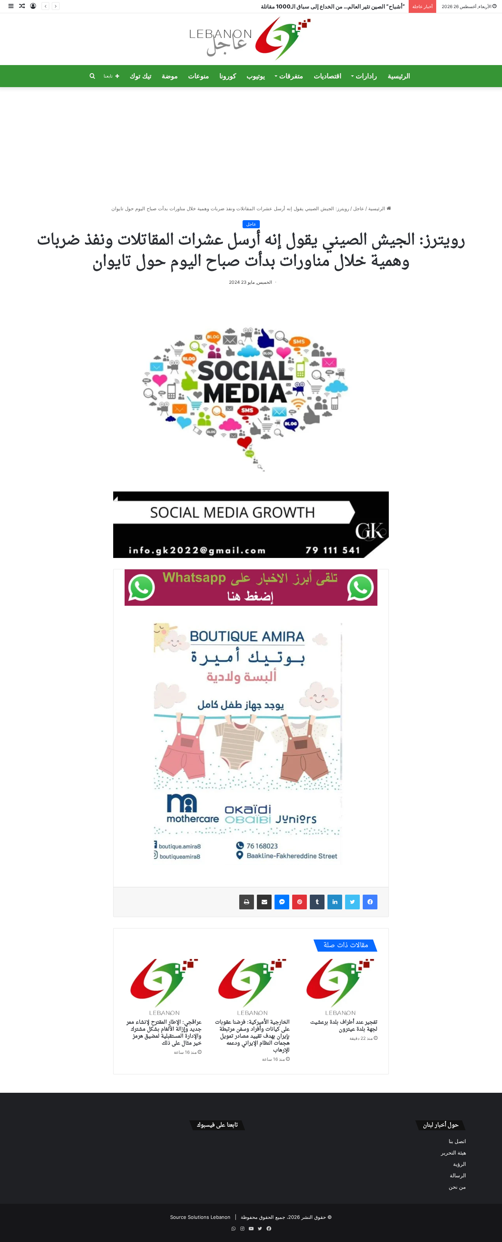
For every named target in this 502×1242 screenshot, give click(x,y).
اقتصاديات (327, 76)
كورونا (227, 76)
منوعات (198, 76)
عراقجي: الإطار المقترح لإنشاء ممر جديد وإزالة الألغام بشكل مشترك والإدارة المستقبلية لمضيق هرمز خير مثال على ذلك (163, 1032)
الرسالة (458, 1175)
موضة (170, 76)
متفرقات (291, 76)
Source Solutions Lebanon (200, 1217)
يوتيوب (256, 76)
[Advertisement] (251, 145)
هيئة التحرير (453, 1153)
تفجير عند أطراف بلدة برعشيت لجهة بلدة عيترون (343, 1025)
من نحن (457, 1187)
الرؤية (459, 1164)
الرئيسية (399, 76)
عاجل (358, 208)
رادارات (366, 76)
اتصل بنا (457, 1141)
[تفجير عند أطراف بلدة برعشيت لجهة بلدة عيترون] (339, 987)
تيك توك (140, 76)
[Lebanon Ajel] (251, 39)
